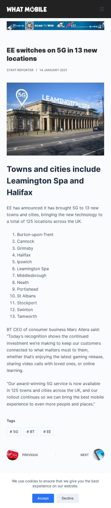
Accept (43, 498)
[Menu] (102, 9)
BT (31, 431)
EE (47, 431)
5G (14, 431)
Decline (68, 498)
